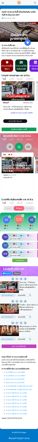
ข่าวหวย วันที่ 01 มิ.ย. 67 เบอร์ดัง (16, 407)
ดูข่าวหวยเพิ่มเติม (19, 346)
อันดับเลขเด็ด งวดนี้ (19, 129)
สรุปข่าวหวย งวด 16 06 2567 (15, 379)
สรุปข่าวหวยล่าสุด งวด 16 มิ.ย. (16, 75)
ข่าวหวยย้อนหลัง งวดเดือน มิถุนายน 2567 (19, 386)
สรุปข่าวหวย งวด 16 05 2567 (15, 382)
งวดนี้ (11, 79)
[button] (30, 84)
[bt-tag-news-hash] (25, 279)
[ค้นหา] (35, 3)
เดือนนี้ (19, 79)
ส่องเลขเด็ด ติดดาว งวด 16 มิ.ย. (17, 136)
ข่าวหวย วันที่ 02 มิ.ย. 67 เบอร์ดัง (16, 403)
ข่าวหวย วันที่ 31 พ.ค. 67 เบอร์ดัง (16, 410)
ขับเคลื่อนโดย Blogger (19, 432)
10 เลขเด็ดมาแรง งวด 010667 (15, 372)
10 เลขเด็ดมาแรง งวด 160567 (15, 376)
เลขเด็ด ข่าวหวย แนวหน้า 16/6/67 (22, 113)
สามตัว (29, 208)
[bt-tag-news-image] (12, 279)
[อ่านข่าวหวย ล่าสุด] (27, 42)
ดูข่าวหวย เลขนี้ (15, 239)
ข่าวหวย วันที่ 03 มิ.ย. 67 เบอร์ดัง (16, 400)
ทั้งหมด (19, 208)
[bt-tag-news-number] (17, 279)
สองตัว (8, 208)
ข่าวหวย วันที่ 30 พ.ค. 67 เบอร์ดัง (16, 414)
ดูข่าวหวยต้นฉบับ (7, 295)
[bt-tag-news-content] (21, 279)
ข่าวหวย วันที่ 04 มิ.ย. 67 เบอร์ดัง (16, 396)
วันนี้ (4, 79)
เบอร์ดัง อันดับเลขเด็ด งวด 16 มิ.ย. (18, 199)
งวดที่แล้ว (29, 79)
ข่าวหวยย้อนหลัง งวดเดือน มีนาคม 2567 (19, 389)
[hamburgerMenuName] (2, 3)
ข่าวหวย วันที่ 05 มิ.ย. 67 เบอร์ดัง (16, 393)
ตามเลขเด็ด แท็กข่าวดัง (13, 269)
